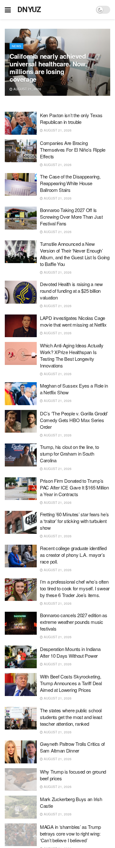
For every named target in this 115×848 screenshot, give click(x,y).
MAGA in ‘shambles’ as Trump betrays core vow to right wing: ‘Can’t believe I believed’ (70, 833)
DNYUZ (29, 9)
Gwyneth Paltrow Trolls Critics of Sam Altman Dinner (72, 747)
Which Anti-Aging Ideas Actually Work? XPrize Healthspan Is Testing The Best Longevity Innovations (71, 355)
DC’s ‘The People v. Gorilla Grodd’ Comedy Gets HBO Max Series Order (74, 420)
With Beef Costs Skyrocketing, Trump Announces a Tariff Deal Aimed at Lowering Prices (71, 683)
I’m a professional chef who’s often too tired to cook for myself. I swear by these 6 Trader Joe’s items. (75, 588)
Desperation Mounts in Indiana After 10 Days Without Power (70, 652)
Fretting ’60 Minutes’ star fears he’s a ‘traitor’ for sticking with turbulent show (74, 521)
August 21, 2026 (26, 89)
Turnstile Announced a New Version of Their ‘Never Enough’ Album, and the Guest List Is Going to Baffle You (75, 253)
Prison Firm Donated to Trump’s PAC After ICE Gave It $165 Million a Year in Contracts (74, 487)
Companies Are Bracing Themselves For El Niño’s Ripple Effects (72, 150)
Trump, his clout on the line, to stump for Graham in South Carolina (69, 453)
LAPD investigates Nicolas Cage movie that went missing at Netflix (73, 321)
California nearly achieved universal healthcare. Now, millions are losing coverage (48, 67)
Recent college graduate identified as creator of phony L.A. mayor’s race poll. (73, 555)
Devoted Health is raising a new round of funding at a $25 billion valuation (71, 291)
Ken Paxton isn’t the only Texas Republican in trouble (71, 118)
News (16, 46)
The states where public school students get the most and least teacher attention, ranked (71, 717)
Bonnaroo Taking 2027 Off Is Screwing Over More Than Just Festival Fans (71, 217)
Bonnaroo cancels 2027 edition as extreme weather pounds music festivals (73, 622)
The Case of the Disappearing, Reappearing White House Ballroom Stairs (70, 183)
